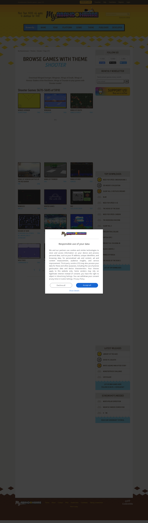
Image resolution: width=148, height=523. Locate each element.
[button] (74, 290)
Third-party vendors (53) (70, 263)
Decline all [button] (61, 285)
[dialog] (74, 261)
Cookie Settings (66, 279)
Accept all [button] (87, 285)
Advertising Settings (64, 276)
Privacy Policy (79, 279)
